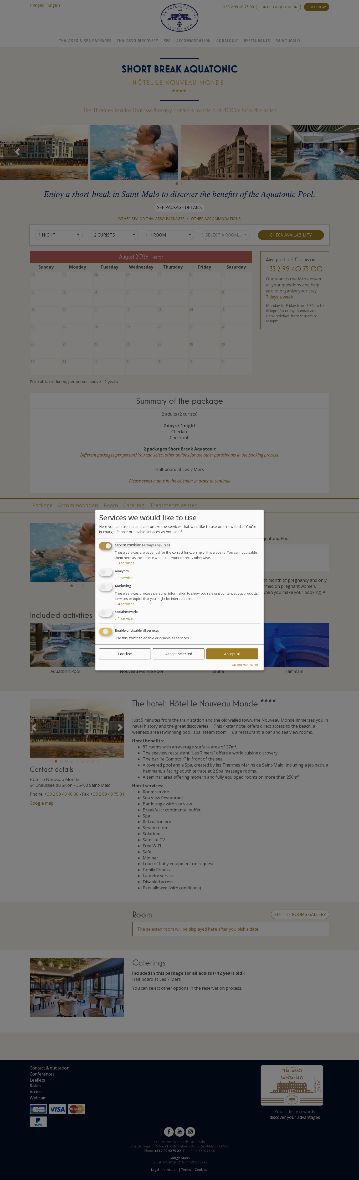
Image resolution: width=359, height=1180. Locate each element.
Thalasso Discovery (137, 41)
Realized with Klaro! (244, 665)
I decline (125, 653)
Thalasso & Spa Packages (85, 41)
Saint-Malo (288, 41)
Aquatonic (227, 41)
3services (125, 562)
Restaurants (257, 41)
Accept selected (178, 653)
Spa (167, 41)
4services (125, 603)
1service (124, 577)
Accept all (232, 653)
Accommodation (193, 41)
